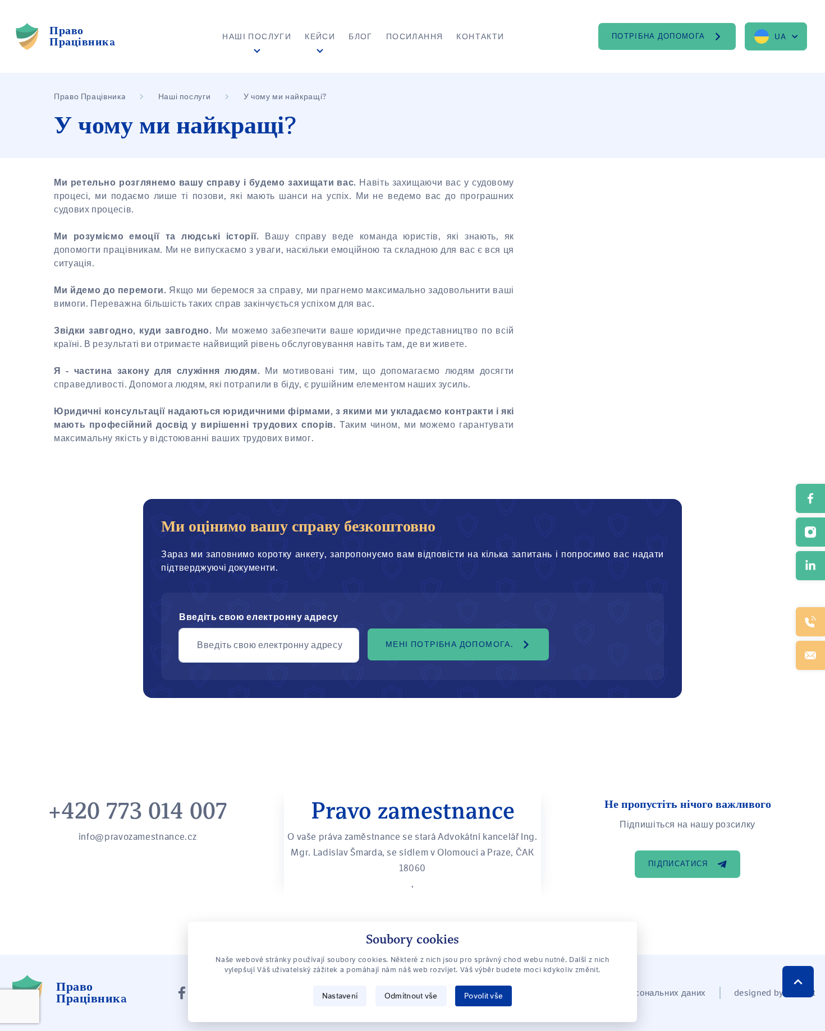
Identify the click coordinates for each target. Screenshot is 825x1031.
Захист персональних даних (647, 992)
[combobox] (776, 36)
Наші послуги (256, 36)
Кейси (320, 36)
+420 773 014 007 (137, 811)
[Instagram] (810, 532)
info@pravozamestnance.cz (137, 837)
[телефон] (810, 621)
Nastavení (340, 996)
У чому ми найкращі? (285, 96)
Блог (361, 36)
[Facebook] (182, 993)
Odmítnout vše (411, 996)
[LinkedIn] (810, 565)
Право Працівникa (89, 96)
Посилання (414, 36)
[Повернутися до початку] (798, 981)
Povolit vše (483, 996)
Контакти (480, 36)
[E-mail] (810, 655)
